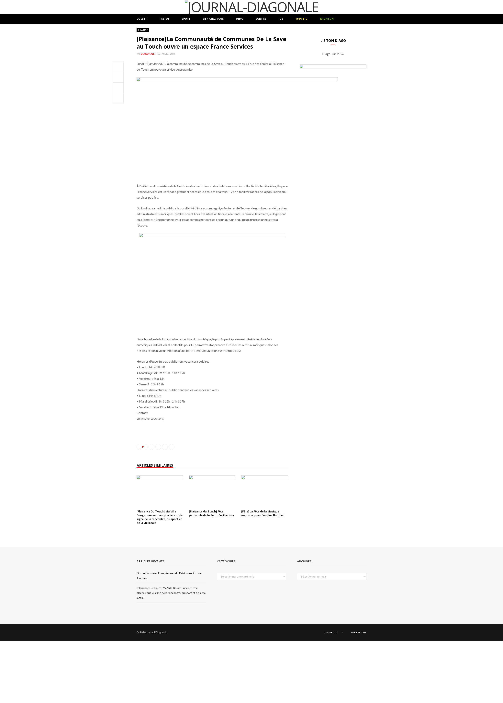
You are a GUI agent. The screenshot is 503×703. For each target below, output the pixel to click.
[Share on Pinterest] (171, 447)
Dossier (142, 18)
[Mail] (118, 98)
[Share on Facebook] (118, 67)
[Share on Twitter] (118, 77)
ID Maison (327, 18)
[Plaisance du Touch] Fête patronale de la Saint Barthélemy (211, 513)
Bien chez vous (213, 18)
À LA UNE (143, 30)
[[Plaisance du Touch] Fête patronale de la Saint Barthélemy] (212, 490)
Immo (239, 18)
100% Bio (301, 18)
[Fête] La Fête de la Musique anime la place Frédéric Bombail (262, 513)
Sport (186, 18)
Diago (327, 54)
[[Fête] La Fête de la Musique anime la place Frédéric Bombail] (264, 490)
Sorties (261, 18)
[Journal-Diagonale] (252, 7)
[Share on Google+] (165, 447)
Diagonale (147, 54)
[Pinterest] (118, 87)
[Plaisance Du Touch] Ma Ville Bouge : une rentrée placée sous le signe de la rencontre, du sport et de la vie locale (160, 517)
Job (281, 18)
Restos (165, 18)
